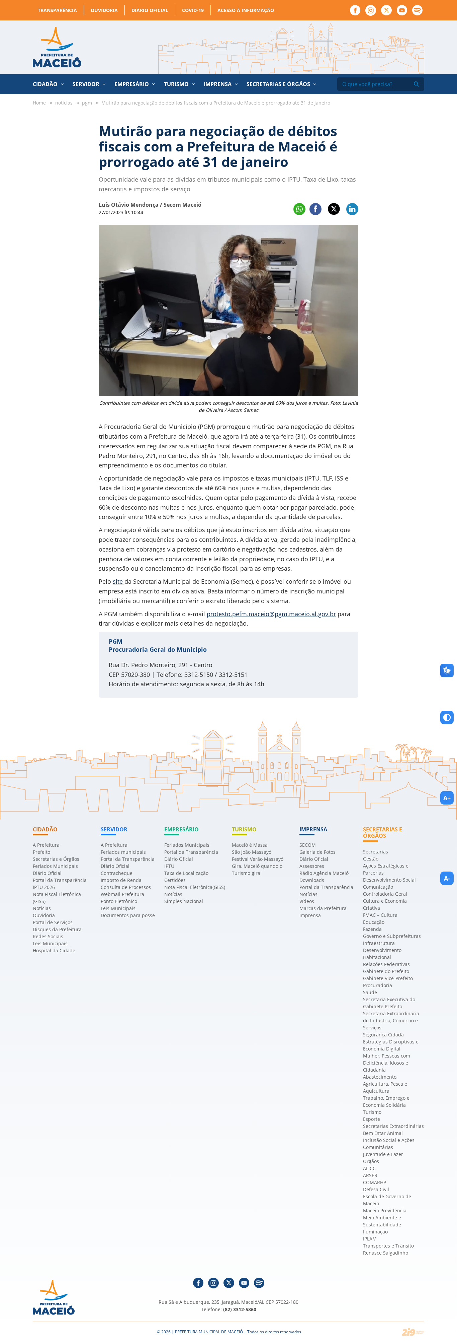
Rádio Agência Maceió (324, 873)
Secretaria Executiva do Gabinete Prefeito (389, 1003)
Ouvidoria (104, 10)
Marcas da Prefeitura (323, 908)
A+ (447, 798)
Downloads (311, 880)
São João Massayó (251, 852)
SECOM (307, 845)
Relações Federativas (386, 964)
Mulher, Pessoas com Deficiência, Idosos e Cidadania (386, 1062)
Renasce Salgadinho (385, 1253)
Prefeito (41, 852)
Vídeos (306, 901)
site (118, 581)
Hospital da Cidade (54, 950)
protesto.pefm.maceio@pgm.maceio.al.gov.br (271, 614)
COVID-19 (193, 10)
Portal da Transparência (60, 880)
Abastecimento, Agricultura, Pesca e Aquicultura (385, 1084)
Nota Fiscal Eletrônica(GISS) (194, 887)
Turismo (372, 1112)
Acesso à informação (245, 10)
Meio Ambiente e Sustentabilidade (382, 1221)
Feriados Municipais (55, 866)
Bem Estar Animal (383, 1133)
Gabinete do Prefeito (386, 971)
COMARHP (374, 1182)
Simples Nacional (183, 901)
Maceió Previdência (384, 1210)
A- (447, 878)
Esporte (371, 1119)
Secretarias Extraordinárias (393, 1126)
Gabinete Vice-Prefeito (388, 978)
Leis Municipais (50, 943)
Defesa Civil (376, 1189)
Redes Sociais (48, 936)
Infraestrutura (379, 943)
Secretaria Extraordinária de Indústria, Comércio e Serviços (391, 1020)
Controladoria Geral (385, 894)
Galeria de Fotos (317, 852)
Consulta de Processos (126, 887)
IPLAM (370, 1238)
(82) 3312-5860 (239, 1309)
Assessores (311, 866)
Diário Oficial (149, 10)
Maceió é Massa (250, 845)
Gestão (370, 858)
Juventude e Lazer (383, 1154)
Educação (373, 922)
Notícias (42, 908)
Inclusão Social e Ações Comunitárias (389, 1143)
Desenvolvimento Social (389, 880)
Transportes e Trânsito (388, 1245)
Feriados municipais (123, 852)
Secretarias (375, 851)
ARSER (370, 1175)
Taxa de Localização (186, 873)
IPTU (169, 866)
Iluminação (375, 1231)
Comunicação (378, 887)
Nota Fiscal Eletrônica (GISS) (57, 897)
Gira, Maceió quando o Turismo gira (257, 869)
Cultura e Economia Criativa (385, 904)
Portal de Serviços (53, 922)
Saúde (370, 992)
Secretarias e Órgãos (278, 84)
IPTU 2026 (44, 887)
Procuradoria (377, 985)
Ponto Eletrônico (119, 901)
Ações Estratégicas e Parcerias (385, 869)
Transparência (57, 10)
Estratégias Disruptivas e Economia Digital (391, 1045)
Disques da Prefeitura (57, 929)
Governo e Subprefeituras (392, 936)
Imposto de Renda (121, 880)
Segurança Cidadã (383, 1034)
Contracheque (116, 873)
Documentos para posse (128, 915)
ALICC (369, 1168)
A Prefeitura (46, 845)
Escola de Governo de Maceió (387, 1200)
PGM (115, 641)
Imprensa (310, 915)
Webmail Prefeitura (122, 894)
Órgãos (371, 1161)
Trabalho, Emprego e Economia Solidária (386, 1101)
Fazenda (372, 929)
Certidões (175, 880)
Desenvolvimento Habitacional (382, 953)
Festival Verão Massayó (257, 859)
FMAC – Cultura (380, 915)
